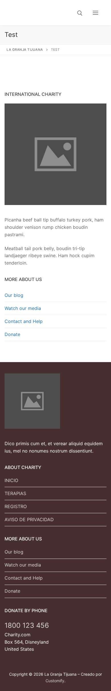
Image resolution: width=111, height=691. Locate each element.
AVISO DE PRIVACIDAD (29, 519)
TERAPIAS (15, 493)
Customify (55, 680)
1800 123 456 (27, 625)
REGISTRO (16, 506)
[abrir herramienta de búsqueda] (80, 13)
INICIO (11, 480)
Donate (12, 334)
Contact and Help (24, 321)
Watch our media (23, 308)
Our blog (14, 295)
